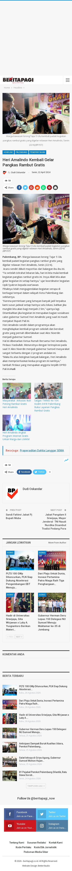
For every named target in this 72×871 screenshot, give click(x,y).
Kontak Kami (56, 842)
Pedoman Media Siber (36, 852)
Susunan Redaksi (36, 842)
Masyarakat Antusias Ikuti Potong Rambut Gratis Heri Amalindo (17, 404)
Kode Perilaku (23, 847)
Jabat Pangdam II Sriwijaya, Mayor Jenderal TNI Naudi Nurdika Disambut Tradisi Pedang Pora (54, 521)
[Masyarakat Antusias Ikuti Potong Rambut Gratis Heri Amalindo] (17, 391)
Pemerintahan (37, 152)
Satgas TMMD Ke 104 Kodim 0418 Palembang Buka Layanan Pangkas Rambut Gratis (48, 405)
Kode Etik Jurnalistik (45, 847)
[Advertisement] (36, 38)
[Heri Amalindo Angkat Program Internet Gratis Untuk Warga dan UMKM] (17, 423)
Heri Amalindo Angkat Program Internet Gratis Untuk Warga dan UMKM (16, 436)
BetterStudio (44, 865)
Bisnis (10, 553)
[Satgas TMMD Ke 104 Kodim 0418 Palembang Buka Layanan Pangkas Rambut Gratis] (48, 391)
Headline (8, 152)
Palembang (21, 152)
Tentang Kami (16, 842)
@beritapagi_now (43, 798)
